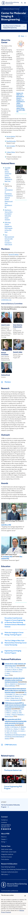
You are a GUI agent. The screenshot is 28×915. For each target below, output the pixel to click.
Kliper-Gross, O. (15, 698)
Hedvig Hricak (5, 375)
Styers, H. (9, 671)
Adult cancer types (6, 849)
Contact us (4, 820)
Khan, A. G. (10, 732)
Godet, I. (15, 710)
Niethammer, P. (22, 684)
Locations (4, 822)
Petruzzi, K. (18, 696)
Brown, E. (15, 669)
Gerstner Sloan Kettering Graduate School (13, 869)
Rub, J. (19, 667)
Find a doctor (5, 859)
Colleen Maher (10, 152)
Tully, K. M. (9, 731)
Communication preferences (9, 890)
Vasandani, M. (10, 696)
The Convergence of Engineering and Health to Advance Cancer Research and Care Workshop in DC (9, 197)
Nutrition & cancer (6, 857)
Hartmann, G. (16, 671)
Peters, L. (8, 712)
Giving (3, 842)
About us (3, 836)
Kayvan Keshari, (10, 136)
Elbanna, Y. (9, 710)
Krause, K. (9, 669)
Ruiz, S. (8, 698)
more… (8, 673)
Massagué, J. (20, 714)
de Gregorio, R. (15, 727)
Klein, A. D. (19, 694)
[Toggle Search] (22, 3)
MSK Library (4, 874)
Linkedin (10, 829)
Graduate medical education (9, 872)
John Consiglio (10, 146)
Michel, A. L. (9, 729)
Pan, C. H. (14, 667)
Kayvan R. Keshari (14, 254)
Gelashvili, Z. (13, 684)
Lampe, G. (15, 712)
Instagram (1, 829)
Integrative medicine (7, 854)
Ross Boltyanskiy (11, 141)
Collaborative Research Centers (11, 9)
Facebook (3, 829)
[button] (14, 26)
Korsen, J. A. (16, 731)
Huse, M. (14, 714)
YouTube (8, 829)
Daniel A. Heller (17, 352)
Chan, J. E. (7, 667)
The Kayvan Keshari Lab (13, 770)
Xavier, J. (8, 714)
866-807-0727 (5, 827)
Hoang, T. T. (17, 729)
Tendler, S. (8, 727)
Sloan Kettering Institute (8, 867)
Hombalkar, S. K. (10, 694)
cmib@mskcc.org (6, 300)
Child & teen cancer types (8, 852)
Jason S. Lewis (5, 325)
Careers (3, 839)
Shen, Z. (7, 684)
